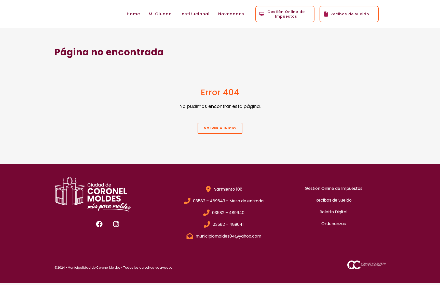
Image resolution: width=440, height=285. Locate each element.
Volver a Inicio (220, 128)
